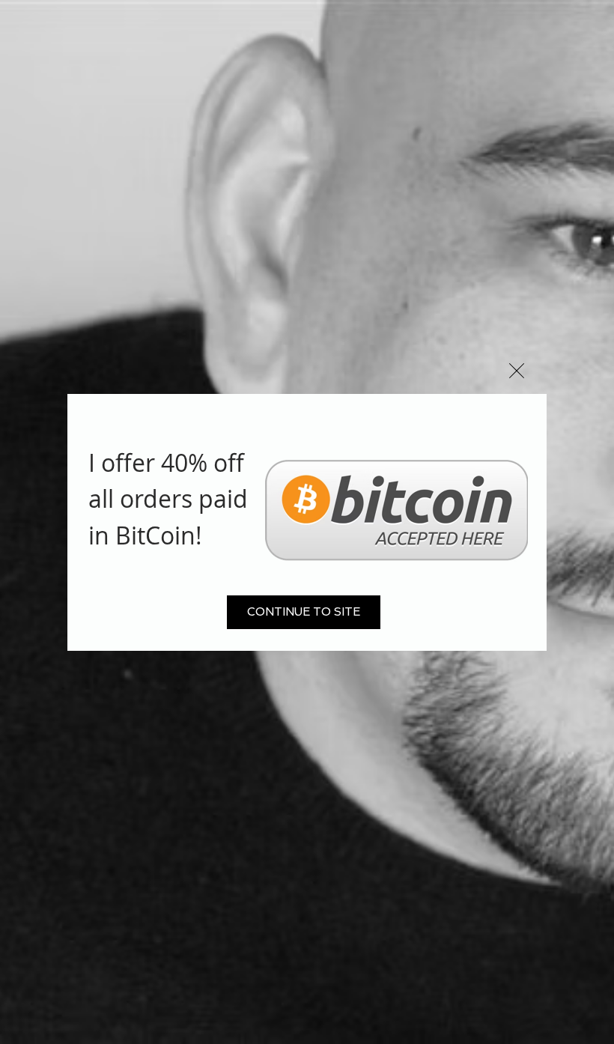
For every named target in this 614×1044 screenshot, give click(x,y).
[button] (516, 370)
